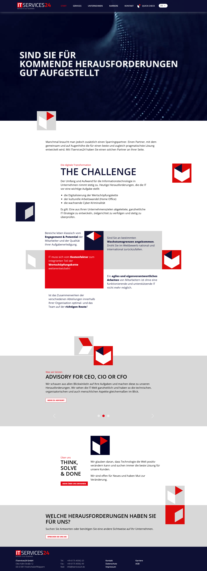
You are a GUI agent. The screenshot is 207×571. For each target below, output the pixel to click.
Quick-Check (148, 6)
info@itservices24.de (76, 566)
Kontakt (129, 6)
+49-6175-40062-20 (75, 560)
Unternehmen (95, 6)
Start (63, 6)
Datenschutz (111, 563)
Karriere (113, 6)
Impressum (111, 566)
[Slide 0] (99, 415)
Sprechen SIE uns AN (57, 537)
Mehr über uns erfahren (74, 483)
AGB (137, 563)
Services (77, 6)
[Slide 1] (103, 415)
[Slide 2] (108, 415)
